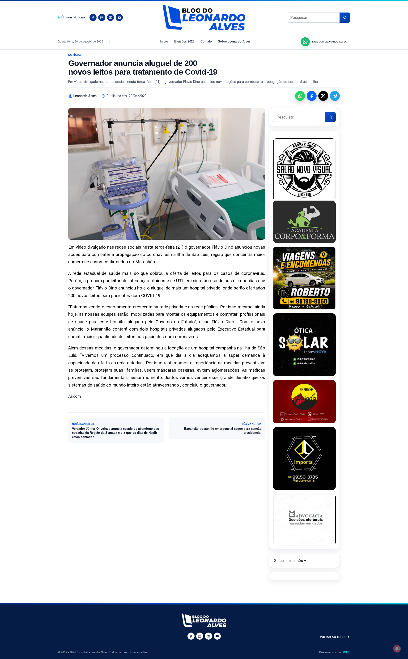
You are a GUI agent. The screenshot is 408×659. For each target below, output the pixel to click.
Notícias (75, 54)
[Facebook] (93, 17)
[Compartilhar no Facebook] (312, 96)
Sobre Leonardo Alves (234, 41)
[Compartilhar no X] (323, 96)
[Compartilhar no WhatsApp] (300, 96)
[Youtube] (119, 17)
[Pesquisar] (345, 18)
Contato (206, 41)
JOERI (346, 652)
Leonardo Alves (85, 96)
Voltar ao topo (332, 637)
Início (164, 41)
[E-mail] (110, 17)
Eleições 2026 (184, 41)
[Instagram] (101, 17)
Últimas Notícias (73, 17)
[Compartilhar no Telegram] (335, 96)
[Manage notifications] (397, 648)
